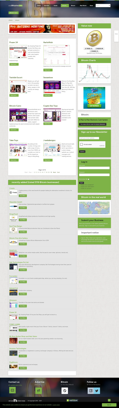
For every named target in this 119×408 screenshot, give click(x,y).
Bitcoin (73, 5)
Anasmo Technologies (17, 348)
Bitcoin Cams (15, 106)
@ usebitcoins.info (15, 385)
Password (81, 172)
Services (46, 5)
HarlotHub (48, 42)
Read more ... (14, 64)
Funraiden (13, 276)
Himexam (13, 300)
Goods (55, 5)
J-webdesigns (49, 140)
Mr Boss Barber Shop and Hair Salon (23, 336)
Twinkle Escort (15, 77)
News (91, 5)
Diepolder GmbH (15, 202)
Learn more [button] (56, 405)
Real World (83, 5)
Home (39, 5)
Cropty (12, 188)
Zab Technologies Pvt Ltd (18, 262)
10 (51, 172)
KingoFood (13, 214)
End (58, 172)
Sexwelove (48, 77)
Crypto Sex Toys (50, 106)
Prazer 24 (13, 42)
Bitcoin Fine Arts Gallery (18, 238)
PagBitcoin (13, 362)
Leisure (64, 5)
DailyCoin (13, 250)
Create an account (85, 188)
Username (82, 165)
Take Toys (13, 140)
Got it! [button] (109, 405)
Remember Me (83, 179)
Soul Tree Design (15, 226)
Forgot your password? (87, 185)
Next (54, 172)
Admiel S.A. (13, 288)
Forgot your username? (87, 186)
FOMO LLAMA (14, 324)
